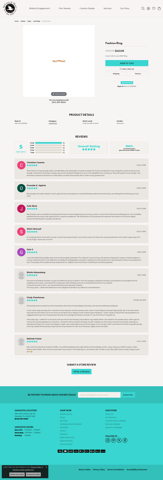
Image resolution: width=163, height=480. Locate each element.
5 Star (32, 143)
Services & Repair (112, 424)
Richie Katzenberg (36, 272)
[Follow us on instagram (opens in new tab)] (107, 440)
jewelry (23, 21)
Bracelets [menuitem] (64, 427)
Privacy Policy (99, 469)
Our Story (124, 8)
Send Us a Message (113, 427)
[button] (143, 8)
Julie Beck (32, 206)
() (64, 143)
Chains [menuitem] (63, 431)
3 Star (32, 148)
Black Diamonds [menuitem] (67, 437)
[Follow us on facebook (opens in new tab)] (125, 440)
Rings (29, 21)
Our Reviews (110, 417)
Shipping (116, 74)
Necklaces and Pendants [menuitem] (71, 424)
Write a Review (81, 371)
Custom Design (87, 8)
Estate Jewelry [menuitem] (66, 441)
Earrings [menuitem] (63, 421)
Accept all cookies (33, 474)
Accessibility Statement (136, 469)
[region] (59, 61)
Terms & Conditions (115, 469)
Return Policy (84, 469)
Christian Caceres (36, 162)
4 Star (32, 145)
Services (107, 8)
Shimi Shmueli (34, 229)
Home (16, 21)
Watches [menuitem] (64, 434)
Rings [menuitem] (62, 417)
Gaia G (30, 249)
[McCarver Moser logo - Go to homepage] (9, 8)
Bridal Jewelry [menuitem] (66, 414)
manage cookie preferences (23, 470)
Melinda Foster (34, 338)
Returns (138, 74)
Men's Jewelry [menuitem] (66, 444)
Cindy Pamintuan (35, 297)
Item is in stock (127, 83)
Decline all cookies (17, 474)
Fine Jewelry (65, 8)
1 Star (32, 152)
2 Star (32, 150)
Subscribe (128, 395)
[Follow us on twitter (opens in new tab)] (119, 440)
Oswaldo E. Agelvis (36, 185)
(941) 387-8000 (59, 102)
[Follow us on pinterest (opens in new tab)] (113, 440)
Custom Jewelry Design (115, 421)
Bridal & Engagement (39, 8)
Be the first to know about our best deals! (52, 395)
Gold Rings (36, 21)
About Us (109, 414)
